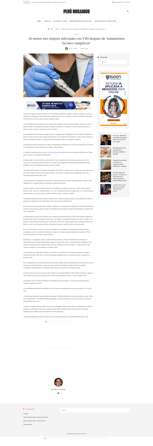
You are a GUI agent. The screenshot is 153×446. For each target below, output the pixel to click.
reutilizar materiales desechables (51, 152)
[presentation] (31, 1)
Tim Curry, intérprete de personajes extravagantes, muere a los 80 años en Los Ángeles (49, 2)
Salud (76, 34)
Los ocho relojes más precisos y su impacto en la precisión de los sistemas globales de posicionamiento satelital (119, 176)
